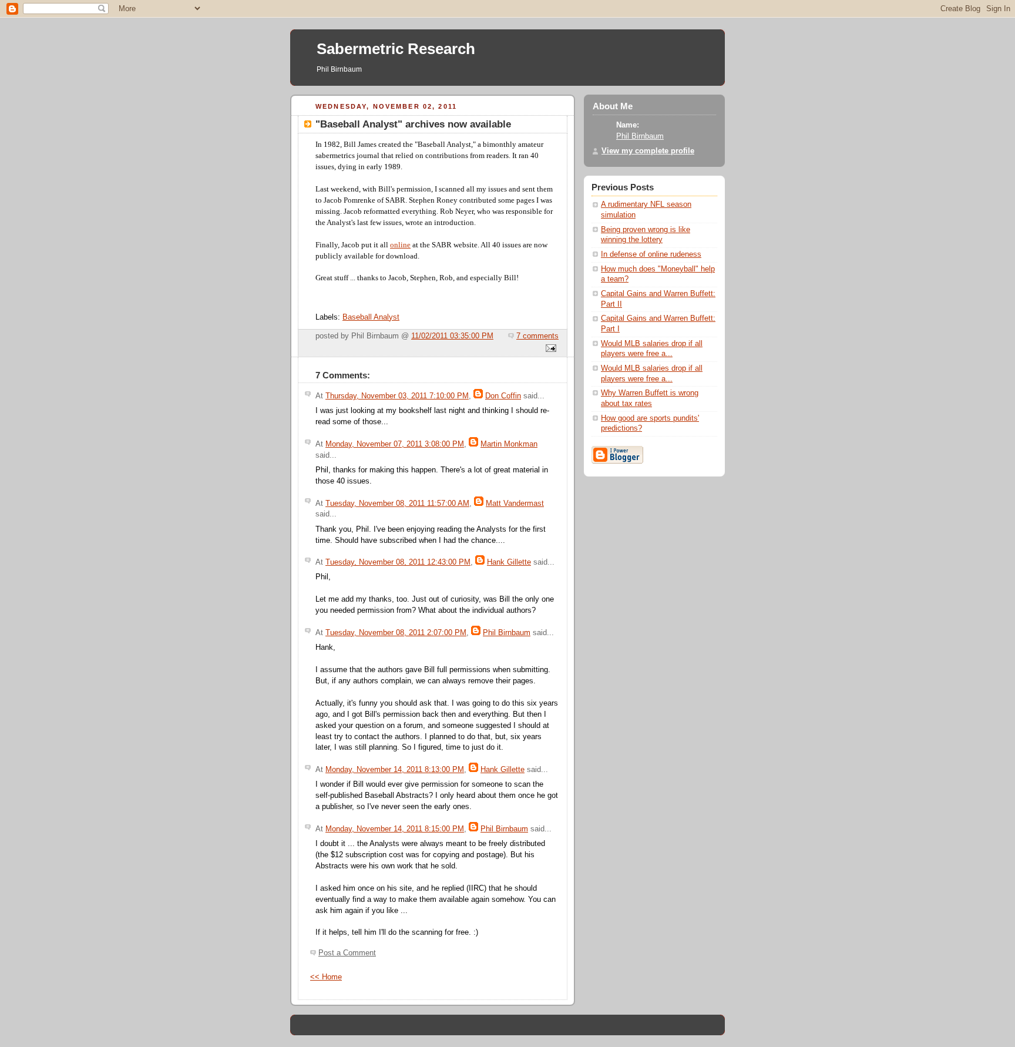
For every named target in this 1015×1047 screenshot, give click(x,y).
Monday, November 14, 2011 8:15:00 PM (394, 829)
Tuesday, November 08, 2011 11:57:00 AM (397, 503)
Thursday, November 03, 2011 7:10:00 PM (397, 396)
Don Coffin (503, 396)
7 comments (537, 336)
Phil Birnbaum (506, 633)
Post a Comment (347, 953)
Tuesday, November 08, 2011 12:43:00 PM (397, 562)
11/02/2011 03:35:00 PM (452, 336)
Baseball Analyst (370, 317)
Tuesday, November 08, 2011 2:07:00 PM (395, 633)
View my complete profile (647, 151)
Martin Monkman (508, 444)
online (400, 245)
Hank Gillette (509, 562)
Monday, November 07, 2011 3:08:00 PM (394, 444)
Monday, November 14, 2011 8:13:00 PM (394, 770)
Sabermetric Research (396, 49)
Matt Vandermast (515, 503)
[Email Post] (549, 349)
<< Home (326, 977)
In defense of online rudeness (651, 254)
